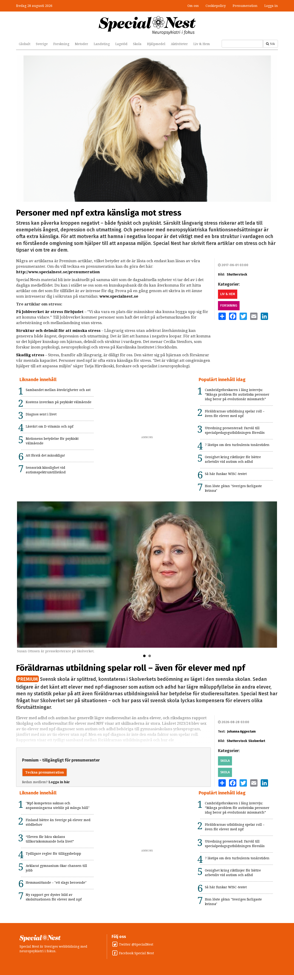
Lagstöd (121, 44)
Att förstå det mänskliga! (45, 455)
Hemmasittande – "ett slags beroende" (56, 882)
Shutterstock (237, 274)
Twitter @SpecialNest (136, 944)
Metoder (81, 44)
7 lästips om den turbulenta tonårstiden (237, 445)
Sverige (42, 44)
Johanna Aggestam (241, 731)
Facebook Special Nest (136, 953)
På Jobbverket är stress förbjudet (50, 311)
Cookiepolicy (216, 6)
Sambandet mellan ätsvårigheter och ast (58, 390)
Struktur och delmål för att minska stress (58, 330)
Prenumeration (245, 6)
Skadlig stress (30, 355)
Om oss (193, 6)
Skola (137, 44)
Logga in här (59, 782)
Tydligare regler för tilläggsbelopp (53, 853)
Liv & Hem (201, 44)
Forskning (61, 44)
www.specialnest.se (118, 296)
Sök (272, 43)
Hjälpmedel (156, 44)
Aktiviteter (179, 44)
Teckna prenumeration (44, 772)
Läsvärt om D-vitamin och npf (49, 426)
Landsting (102, 44)
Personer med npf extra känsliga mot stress (98, 213)
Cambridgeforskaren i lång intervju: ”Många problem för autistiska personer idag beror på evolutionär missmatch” (237, 394)
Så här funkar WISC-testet (226, 474)
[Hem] (147, 25)
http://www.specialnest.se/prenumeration (58, 272)
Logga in (271, 6)
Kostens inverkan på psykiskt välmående (58, 402)
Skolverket (256, 741)
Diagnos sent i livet (41, 414)
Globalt (24, 44)
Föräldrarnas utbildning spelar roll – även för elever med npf (130, 668)
